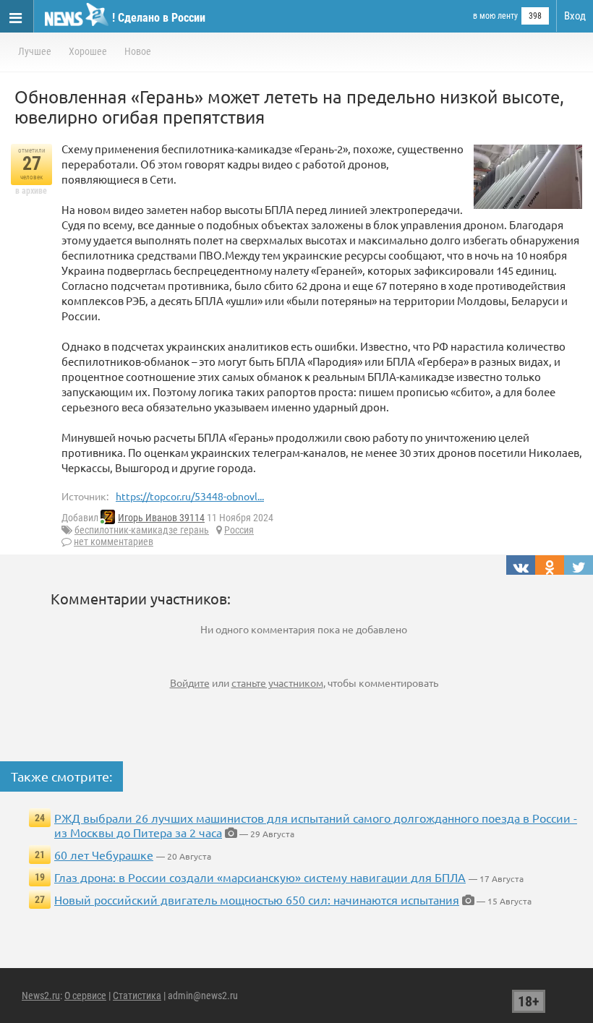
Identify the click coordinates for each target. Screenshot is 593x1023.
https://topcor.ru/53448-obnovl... (190, 495)
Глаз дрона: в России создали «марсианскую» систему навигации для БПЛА (260, 877)
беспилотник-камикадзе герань (141, 530)
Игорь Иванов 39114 (161, 517)
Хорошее (88, 51)
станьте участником (277, 682)
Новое (137, 51)
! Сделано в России (158, 18)
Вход (575, 15)
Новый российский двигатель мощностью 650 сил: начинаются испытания (256, 899)
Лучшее (34, 51)
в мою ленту (495, 16)
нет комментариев (113, 541)
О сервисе (85, 995)
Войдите (190, 682)
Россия (239, 530)
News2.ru (41, 995)
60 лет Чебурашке (103, 854)
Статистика (137, 995)
